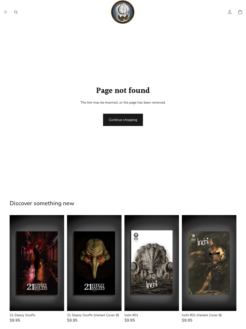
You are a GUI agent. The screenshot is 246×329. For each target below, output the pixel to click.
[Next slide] (59, 263)
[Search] (16, 12)
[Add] (56, 303)
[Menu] (5, 12)
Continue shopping (123, 120)
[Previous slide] (15, 263)
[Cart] (240, 12)
